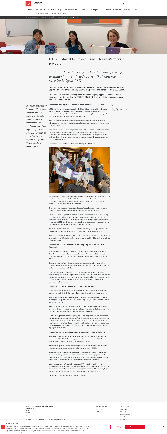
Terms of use (123, 417)
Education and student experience (46, 13)
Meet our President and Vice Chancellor (76, 10)
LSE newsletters (106, 10)
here (85, 376)
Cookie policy (123, 409)
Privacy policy (123, 419)
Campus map (99, 409)
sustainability (35, 17)
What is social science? (131, 10)
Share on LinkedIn (121, 109)
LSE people (58, 10)
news (42, 17)
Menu (139, 4)
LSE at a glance (94, 10)
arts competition (77, 346)
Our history (50, 10)
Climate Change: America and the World (86, 360)
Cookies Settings (124, 406)
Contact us (99, 411)
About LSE (30, 10)
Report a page (123, 411)
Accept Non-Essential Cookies (135, 427)
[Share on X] (125, 109)
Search (128, 4)
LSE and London (117, 10)
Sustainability (62, 13)
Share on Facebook (117, 109)
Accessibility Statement (126, 414)
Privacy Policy (30, 432)
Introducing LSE (40, 10)
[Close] (164, 427)
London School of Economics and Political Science (34, 4)
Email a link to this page (113, 109)
